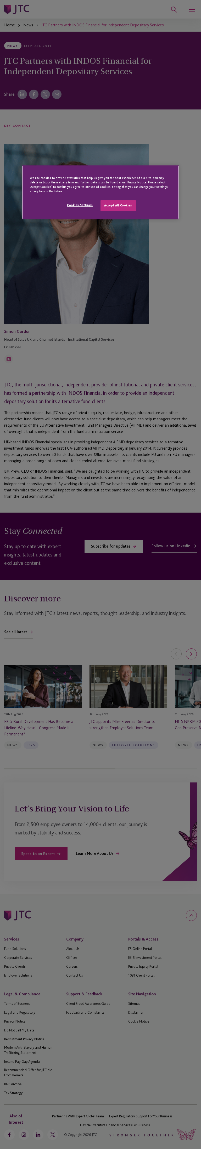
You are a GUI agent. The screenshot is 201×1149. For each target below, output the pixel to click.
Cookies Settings (80, 205)
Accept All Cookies (118, 205)
